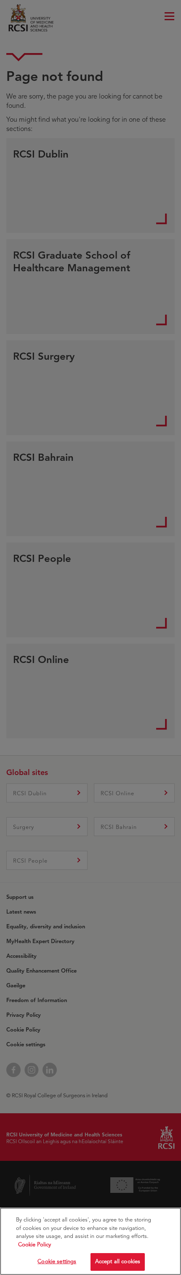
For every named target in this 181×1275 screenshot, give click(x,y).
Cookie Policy (34, 1244)
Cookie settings (56, 1261)
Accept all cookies (117, 1261)
